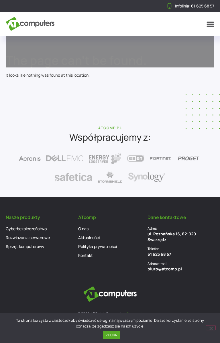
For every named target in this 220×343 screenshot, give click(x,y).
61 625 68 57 (159, 254)
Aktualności (89, 237)
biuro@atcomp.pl (165, 269)
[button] (210, 24)
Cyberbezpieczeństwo (26, 228)
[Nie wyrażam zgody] (211, 327)
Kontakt (85, 255)
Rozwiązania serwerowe (28, 237)
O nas (83, 228)
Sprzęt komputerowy (25, 246)
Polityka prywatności (97, 246)
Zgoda (111, 335)
